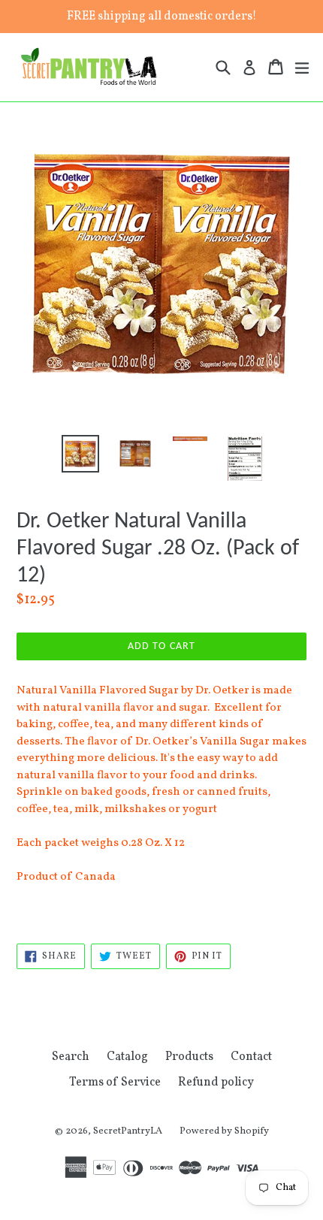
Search (70, 1057)
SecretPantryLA (127, 1131)
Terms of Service (115, 1082)
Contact (251, 1057)
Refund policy (216, 1082)
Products (189, 1057)
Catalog (127, 1057)
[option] (80, 453)
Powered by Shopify (224, 1131)
